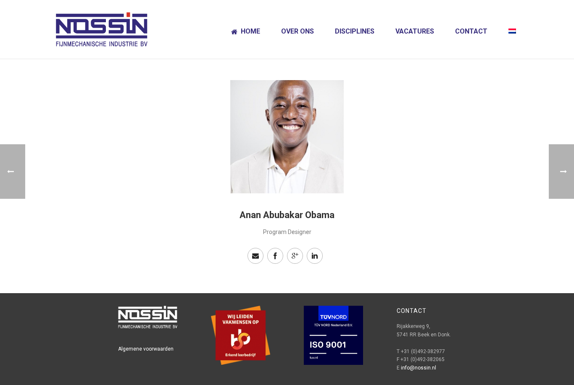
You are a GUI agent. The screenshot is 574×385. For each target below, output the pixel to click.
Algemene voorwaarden (146, 349)
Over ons (297, 31)
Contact (471, 31)
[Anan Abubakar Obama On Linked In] (315, 256)
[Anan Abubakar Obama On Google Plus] (295, 256)
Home (250, 31)
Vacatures (414, 31)
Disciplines (354, 31)
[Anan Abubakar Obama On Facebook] (275, 256)
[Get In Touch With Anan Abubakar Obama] (255, 256)
